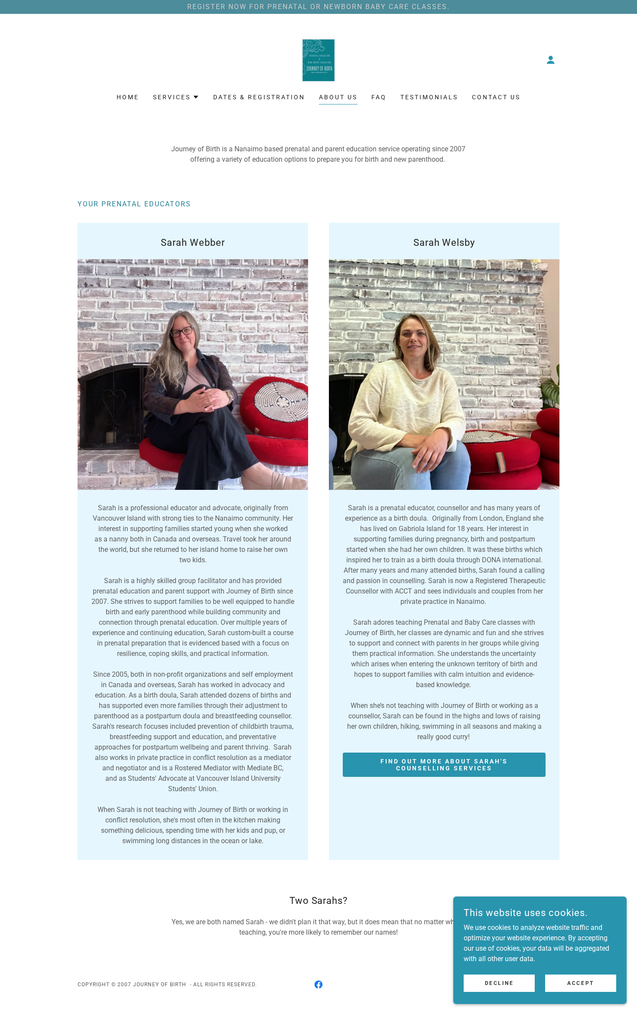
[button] (550, 59)
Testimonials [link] (429, 97)
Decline (499, 983)
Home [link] (128, 97)
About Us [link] (338, 97)
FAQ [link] (379, 97)
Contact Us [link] (496, 97)
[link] (318, 59)
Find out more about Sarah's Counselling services (444, 765)
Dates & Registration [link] (259, 97)
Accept (580, 983)
